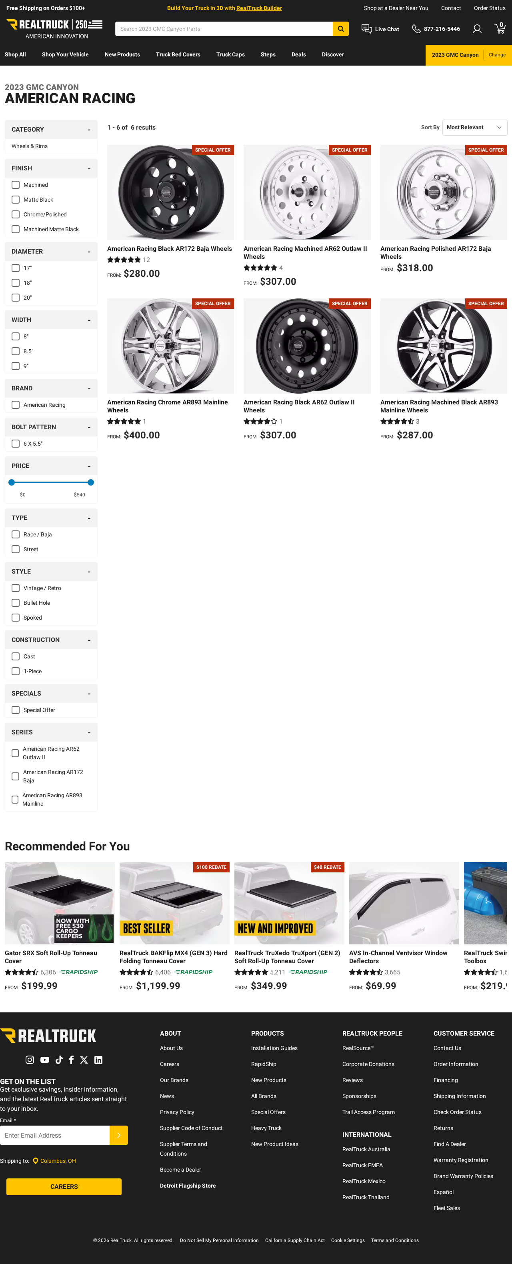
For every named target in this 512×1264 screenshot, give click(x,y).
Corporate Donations (368, 1064)
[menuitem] (15, 55)
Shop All (15, 54)
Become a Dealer (180, 1169)
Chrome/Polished (45, 214)
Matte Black (38, 199)
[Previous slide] (13, 927)
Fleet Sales (447, 1208)
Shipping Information (460, 1096)
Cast (29, 656)
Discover (333, 54)
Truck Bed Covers (178, 54)
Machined (36, 185)
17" (28, 268)
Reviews (352, 1080)
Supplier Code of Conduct (191, 1128)
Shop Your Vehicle (65, 54)
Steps (268, 54)
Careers (169, 1064)
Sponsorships (359, 1096)
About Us (171, 1048)
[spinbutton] (22, 495)
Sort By (430, 127)
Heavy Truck (266, 1128)
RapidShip (263, 1064)
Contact (451, 8)
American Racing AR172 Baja (53, 776)
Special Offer (39, 710)
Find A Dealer (450, 1144)
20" (28, 297)
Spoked (33, 617)
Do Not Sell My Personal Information (219, 1240)
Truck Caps (230, 54)
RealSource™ (358, 1048)
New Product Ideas (274, 1144)
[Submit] (119, 1135)
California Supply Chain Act (295, 1240)
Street (31, 549)
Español (444, 1192)
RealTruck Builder (259, 8)
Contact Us (447, 1048)
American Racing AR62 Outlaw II (51, 753)
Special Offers (268, 1112)
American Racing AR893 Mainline (52, 799)
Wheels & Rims (30, 146)
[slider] (11, 482)
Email (8, 1120)
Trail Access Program (368, 1112)
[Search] (341, 29)
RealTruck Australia (366, 1149)
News (167, 1096)
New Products (122, 54)
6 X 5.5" (33, 443)
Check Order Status (458, 1112)
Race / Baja (38, 534)
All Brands (263, 1096)
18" (28, 283)
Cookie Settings (348, 1240)
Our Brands (174, 1080)
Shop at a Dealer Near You (396, 8)
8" (26, 336)
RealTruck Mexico (364, 1181)
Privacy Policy (177, 1112)
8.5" (28, 351)
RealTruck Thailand (366, 1197)
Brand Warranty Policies (463, 1176)
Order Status (490, 8)
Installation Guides (274, 1048)
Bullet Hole (37, 603)
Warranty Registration (461, 1160)
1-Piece (33, 671)
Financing (446, 1080)
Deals (299, 54)
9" (26, 366)
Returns (443, 1128)
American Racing (45, 405)
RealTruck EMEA (362, 1165)
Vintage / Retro (42, 588)
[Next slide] (499, 927)
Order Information (456, 1064)
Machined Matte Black (51, 229)
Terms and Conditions (395, 1240)
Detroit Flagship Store (188, 1185)
